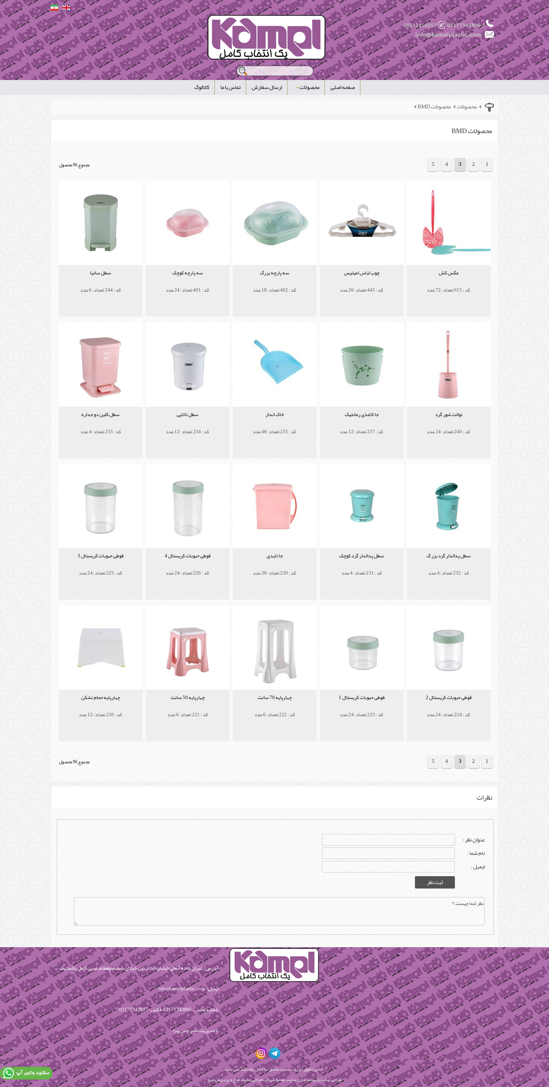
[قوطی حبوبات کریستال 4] (188, 566)
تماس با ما (230, 87)
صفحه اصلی (343, 87)
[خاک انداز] (275, 425)
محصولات (309, 87)
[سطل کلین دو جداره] (101, 425)
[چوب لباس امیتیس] (362, 283)
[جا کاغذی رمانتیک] (362, 425)
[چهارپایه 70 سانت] (275, 708)
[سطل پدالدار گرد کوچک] (362, 566)
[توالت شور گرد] (449, 425)
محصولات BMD (434, 107)
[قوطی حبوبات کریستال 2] (449, 708)
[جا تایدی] (275, 566)
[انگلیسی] (66, 7)
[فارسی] (54, 7)
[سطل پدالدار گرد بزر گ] (449, 566)
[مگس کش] (449, 283)
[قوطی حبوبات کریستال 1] (362, 708)
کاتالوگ (201, 87)
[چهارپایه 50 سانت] (188, 708)
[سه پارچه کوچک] (188, 283)
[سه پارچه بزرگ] (275, 283)
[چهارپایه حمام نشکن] (101, 708)
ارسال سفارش (267, 87)
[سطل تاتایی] (188, 425)
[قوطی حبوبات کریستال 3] (101, 566)
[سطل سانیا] (101, 283)
